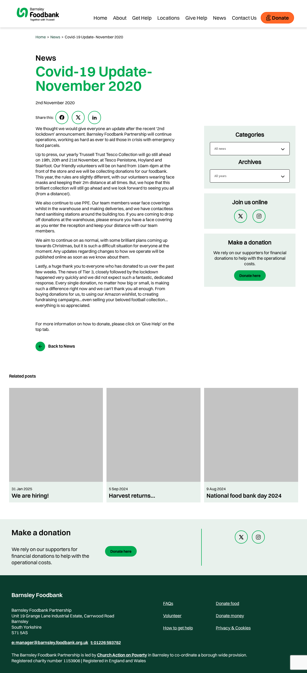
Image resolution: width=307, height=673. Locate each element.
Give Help (196, 18)
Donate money (230, 615)
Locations (168, 18)
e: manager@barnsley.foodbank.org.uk (50, 642)
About (119, 18)
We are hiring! (30, 495)
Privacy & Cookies (233, 628)
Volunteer (172, 615)
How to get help (178, 628)
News (219, 18)
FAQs (168, 603)
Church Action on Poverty (122, 655)
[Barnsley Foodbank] (38, 25)
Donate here (249, 275)
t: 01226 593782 (106, 642)
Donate (280, 18)
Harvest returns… (132, 495)
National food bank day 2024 (244, 495)
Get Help (142, 18)
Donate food (227, 603)
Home (100, 18)
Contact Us (244, 18)
